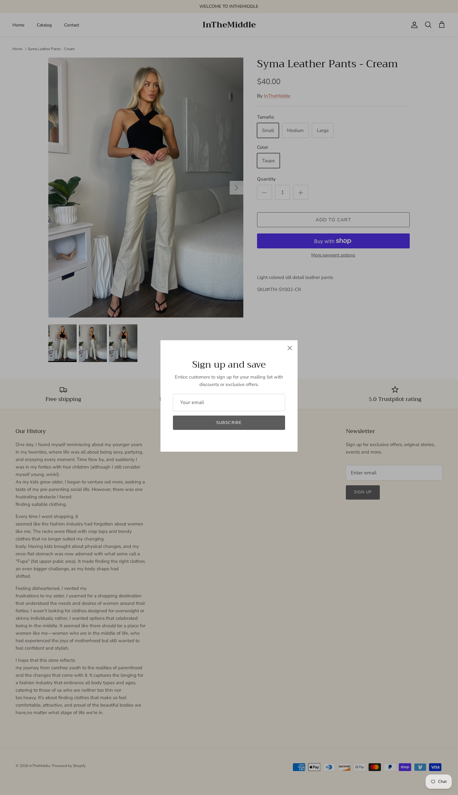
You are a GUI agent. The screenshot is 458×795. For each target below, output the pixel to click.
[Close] (290, 348)
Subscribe (228, 423)
